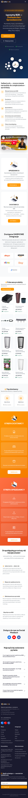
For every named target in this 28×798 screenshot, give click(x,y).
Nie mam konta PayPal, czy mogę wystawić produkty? (12, 669)
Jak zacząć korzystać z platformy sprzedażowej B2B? (12, 662)
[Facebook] (2, 723)
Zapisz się (6, 787)
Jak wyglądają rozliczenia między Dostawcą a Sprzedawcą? (12, 684)
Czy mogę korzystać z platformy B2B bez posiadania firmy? (13, 655)
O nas (2, 734)
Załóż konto (7, 36)
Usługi (2, 732)
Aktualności (18, 757)
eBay (16, 736)
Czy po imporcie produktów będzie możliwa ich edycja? (13, 690)
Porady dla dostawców (20, 751)
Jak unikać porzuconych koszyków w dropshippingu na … (6, 761)
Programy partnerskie (20, 755)
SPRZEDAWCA (13, 185)
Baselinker (17, 734)
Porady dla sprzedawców (21, 753)
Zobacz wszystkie (6, 289)
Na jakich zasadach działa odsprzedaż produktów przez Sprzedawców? (11, 677)
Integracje (3, 730)
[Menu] (25, 2)
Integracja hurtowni (19, 740)
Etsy (16, 738)
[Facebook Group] (8, 723)
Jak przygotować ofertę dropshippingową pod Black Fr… (6, 766)
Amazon (17, 732)
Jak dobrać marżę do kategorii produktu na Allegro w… (6, 756)
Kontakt (3, 736)
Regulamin (3, 738)
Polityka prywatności (6, 740)
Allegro (16, 730)
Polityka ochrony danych (7, 742)
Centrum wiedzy (19, 749)
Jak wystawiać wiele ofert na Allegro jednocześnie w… (7, 751)
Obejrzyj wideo (9, 41)
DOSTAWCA (13, 220)
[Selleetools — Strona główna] (6, 1)
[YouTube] (5, 723)
